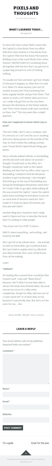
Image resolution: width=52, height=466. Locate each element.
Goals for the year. (40, 442)
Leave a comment (37, 315)
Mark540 (26, 315)
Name (6, 388)
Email (6, 401)
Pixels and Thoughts (26, 10)
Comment (9, 350)
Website (7, 414)
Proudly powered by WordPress (18, 459)
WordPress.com (26, 462)
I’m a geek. (8, 442)
